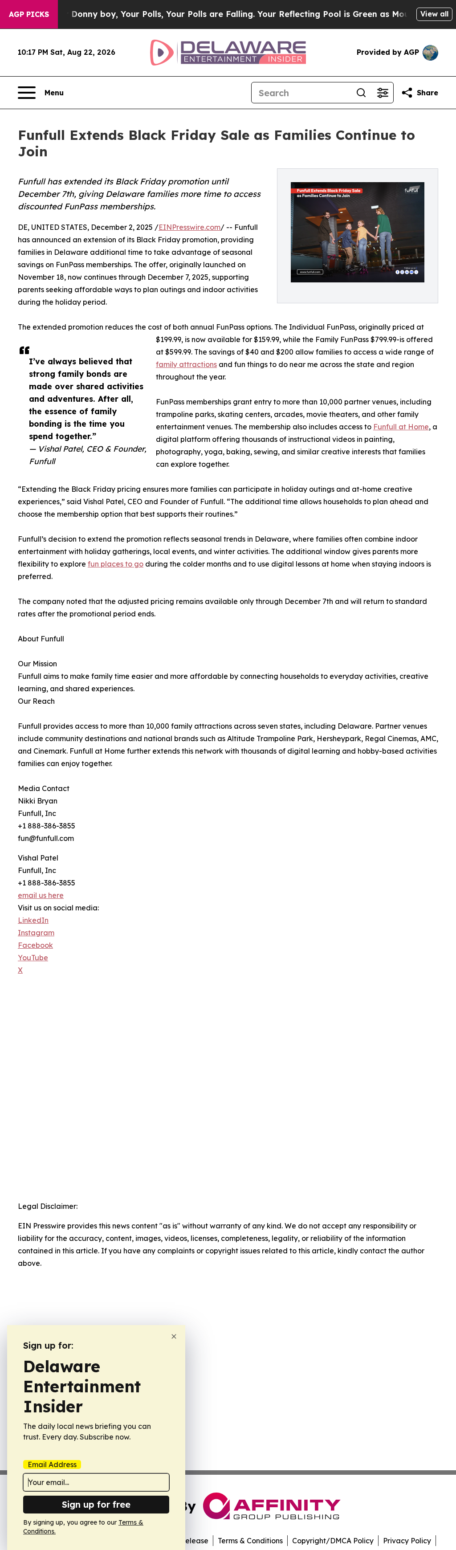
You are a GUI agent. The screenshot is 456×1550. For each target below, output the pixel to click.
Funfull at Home (401, 426)
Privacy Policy (407, 1540)
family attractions (186, 364)
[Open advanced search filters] (382, 92)
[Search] (361, 92)
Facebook (35, 945)
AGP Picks (29, 14)
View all (434, 13)
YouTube (33, 957)
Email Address (52, 1464)
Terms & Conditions (250, 1540)
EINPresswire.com (189, 227)
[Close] (174, 1336)
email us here (41, 895)
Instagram (36, 932)
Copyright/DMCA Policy (333, 1540)
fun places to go (115, 563)
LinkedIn (33, 920)
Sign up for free (96, 1504)
